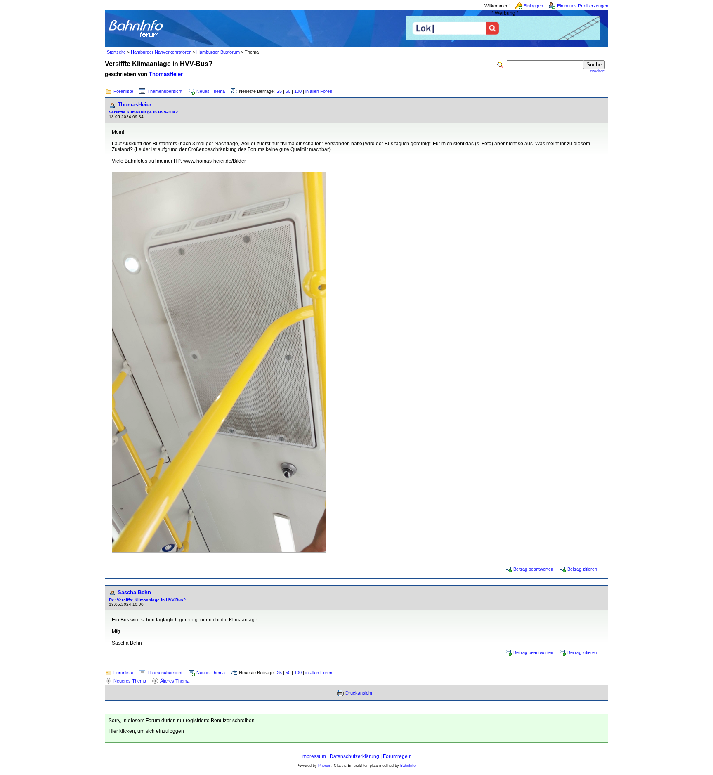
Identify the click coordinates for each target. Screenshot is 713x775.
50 (288, 91)
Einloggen (533, 5)
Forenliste (123, 91)
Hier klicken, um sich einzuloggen (146, 731)
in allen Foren (318, 91)
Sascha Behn (134, 592)
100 (298, 91)
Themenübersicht (164, 91)
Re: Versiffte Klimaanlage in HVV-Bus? (147, 600)
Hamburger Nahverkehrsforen (161, 52)
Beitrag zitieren (582, 569)
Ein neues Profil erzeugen (582, 5)
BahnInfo (408, 765)
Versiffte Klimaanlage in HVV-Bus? (143, 112)
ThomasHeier (166, 74)
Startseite (116, 52)
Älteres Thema (174, 680)
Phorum (324, 765)
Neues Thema (210, 91)
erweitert (597, 71)
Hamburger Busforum (218, 52)
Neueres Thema (129, 680)
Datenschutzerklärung (354, 756)
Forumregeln (397, 756)
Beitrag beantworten (533, 569)
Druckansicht (358, 692)
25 (279, 91)
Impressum (313, 756)
